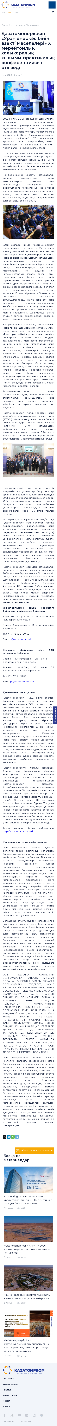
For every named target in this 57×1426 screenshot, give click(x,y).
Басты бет (6, 25)
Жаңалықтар (32, 25)
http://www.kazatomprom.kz (19, 831)
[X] (4, 1137)
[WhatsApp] (13, 1137)
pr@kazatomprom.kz (22, 681)
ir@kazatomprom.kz (21, 639)
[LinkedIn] (9, 1137)
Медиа (19, 25)
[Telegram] (17, 1137)
